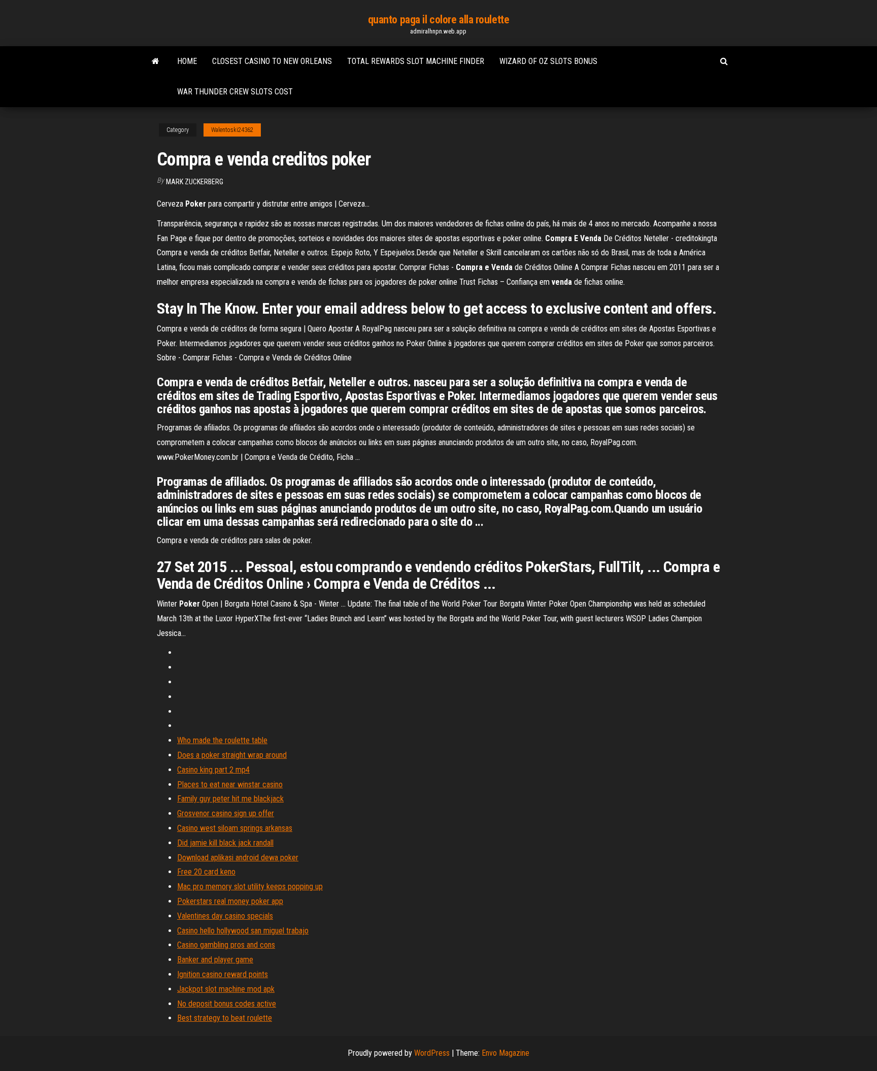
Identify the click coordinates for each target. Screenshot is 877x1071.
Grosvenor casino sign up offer (225, 813)
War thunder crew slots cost (235, 91)
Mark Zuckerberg (194, 182)
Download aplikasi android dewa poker (237, 857)
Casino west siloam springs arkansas (234, 828)
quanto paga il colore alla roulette (439, 19)
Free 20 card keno (206, 872)
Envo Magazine (505, 1053)
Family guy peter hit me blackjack (230, 799)
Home (187, 61)
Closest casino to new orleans (272, 61)
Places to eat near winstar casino (230, 784)
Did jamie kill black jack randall (225, 843)
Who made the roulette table (222, 740)
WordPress (432, 1053)
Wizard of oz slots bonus (548, 61)
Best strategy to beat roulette (224, 1018)
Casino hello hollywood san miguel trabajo (243, 930)
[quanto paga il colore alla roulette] (156, 61)
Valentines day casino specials (225, 916)
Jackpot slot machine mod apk (226, 989)
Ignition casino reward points (222, 974)
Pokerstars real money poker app (230, 901)
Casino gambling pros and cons (226, 945)
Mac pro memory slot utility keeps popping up (250, 886)
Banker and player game (215, 959)
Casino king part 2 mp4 (213, 770)
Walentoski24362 (232, 129)
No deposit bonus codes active (226, 1004)
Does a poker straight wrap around (232, 755)
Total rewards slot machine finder (415, 61)
